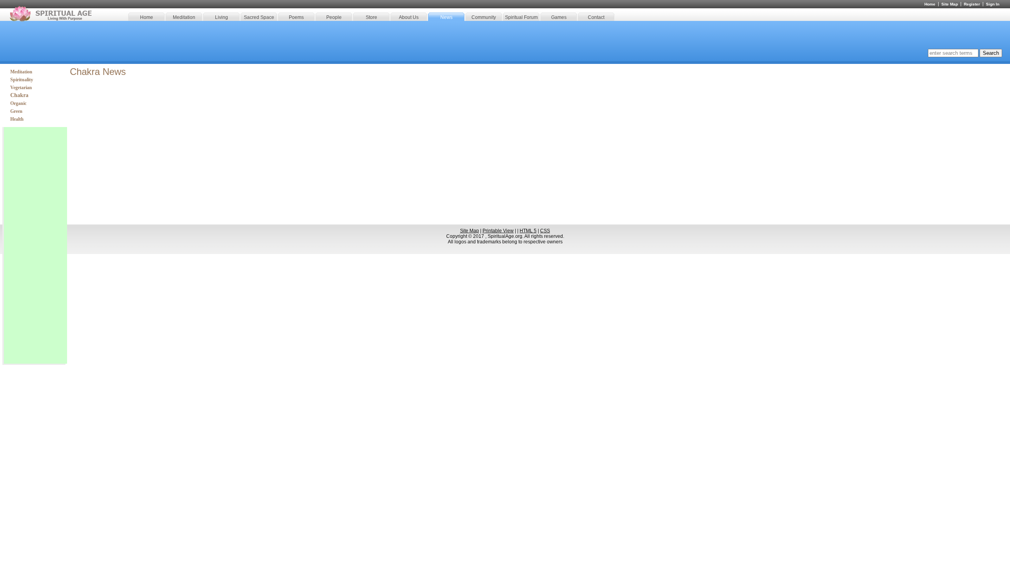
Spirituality (21, 79)
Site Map (949, 4)
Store (371, 17)
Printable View (498, 231)
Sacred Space (259, 17)
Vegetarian (21, 87)
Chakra (19, 95)
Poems (296, 17)
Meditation (184, 17)
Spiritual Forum (521, 17)
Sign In (992, 4)
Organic (18, 103)
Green (16, 111)
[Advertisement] (35, 245)
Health (17, 119)
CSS (545, 231)
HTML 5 (528, 231)
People (334, 17)
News (446, 17)
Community (483, 17)
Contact (596, 17)
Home (146, 17)
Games (559, 17)
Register (972, 4)
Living (221, 17)
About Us (409, 17)
